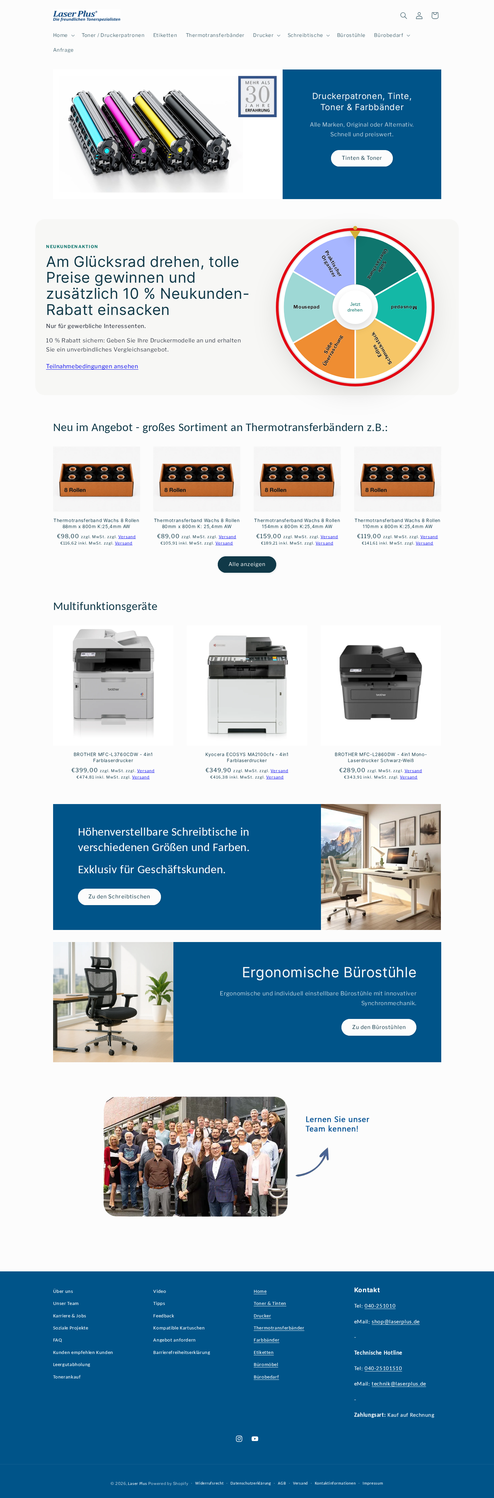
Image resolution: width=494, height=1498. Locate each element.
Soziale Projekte (70, 1328)
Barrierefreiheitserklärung (181, 1352)
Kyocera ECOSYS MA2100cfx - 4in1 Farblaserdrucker (247, 757)
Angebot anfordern (174, 1340)
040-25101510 (383, 1368)
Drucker (262, 1316)
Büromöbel (266, 1364)
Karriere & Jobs (69, 1316)
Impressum (373, 1484)
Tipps (159, 1303)
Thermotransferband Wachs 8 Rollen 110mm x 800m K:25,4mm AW (398, 523)
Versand (300, 1484)
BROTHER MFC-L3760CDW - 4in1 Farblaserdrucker (113, 757)
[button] (63, 35)
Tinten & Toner (361, 158)
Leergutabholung (71, 1364)
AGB (282, 1484)
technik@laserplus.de (399, 1384)
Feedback (163, 1316)
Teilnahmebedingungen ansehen (92, 366)
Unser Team (66, 1303)
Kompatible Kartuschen (179, 1328)
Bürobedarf (266, 1377)
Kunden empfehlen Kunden (83, 1352)
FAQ (57, 1340)
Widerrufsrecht (209, 1484)
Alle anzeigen (247, 564)
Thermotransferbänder (279, 1328)
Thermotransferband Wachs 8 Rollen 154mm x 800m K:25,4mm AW (297, 523)
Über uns (63, 1291)
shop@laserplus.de (396, 1322)
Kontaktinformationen (335, 1484)
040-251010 (380, 1306)
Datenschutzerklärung (251, 1484)
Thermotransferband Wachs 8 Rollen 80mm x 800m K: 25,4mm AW (197, 523)
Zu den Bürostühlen (379, 1027)
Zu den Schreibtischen (119, 897)
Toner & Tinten (270, 1303)
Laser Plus (137, 1484)
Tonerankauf (67, 1377)
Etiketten (264, 1352)
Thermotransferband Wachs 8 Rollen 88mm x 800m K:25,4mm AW (96, 523)
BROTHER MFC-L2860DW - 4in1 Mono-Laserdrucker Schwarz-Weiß (381, 757)
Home (260, 1291)
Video (159, 1291)
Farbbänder (266, 1340)
